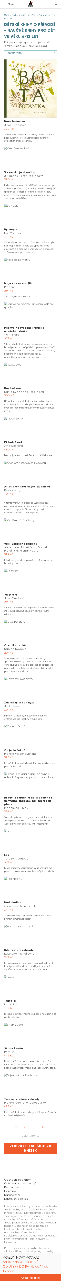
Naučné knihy (46, 15)
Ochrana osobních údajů (20, 1183)
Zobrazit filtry (14, 52)
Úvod (6, 15)
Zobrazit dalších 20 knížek (30, 1148)
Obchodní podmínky (17, 1179)
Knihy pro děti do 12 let (24, 15)
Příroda (8, 18)
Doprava (10, 1191)
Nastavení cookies (16, 1198)
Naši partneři (12, 1195)
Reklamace (11, 1187)
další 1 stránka (30, 1135)
